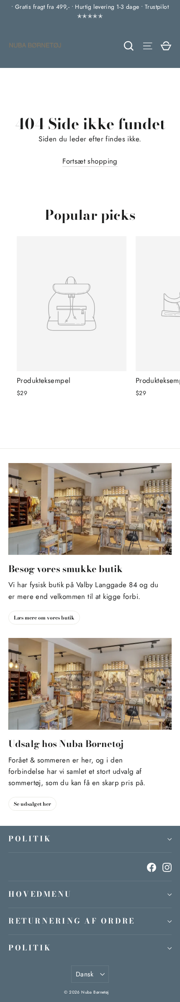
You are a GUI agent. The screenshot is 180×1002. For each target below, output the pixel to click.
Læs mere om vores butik (44, 618)
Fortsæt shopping (90, 161)
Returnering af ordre (71, 921)
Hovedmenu (40, 894)
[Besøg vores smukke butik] (90, 509)
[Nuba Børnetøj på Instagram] (167, 866)
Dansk (84, 974)
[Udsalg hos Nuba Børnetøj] (90, 684)
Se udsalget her (32, 804)
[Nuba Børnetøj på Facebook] (151, 866)
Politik (30, 838)
